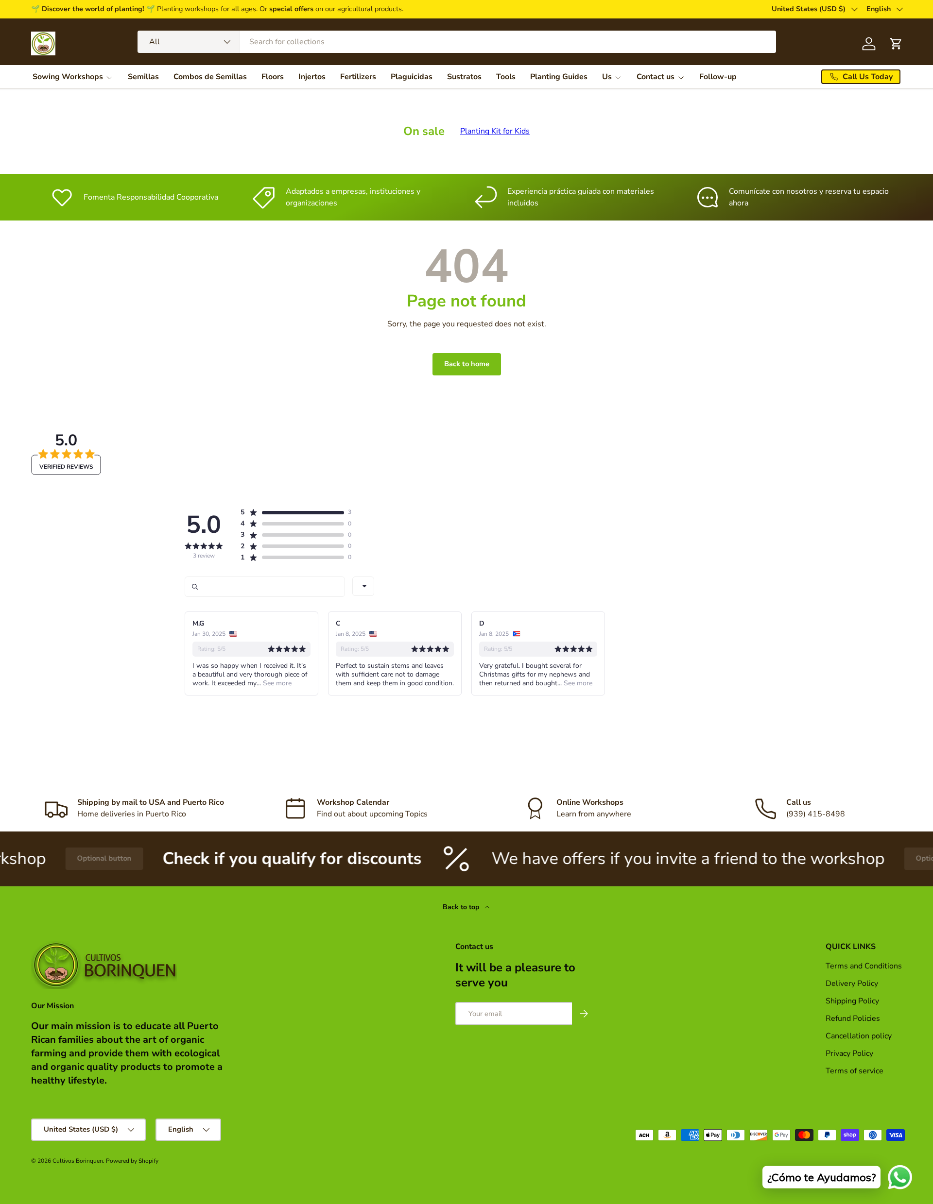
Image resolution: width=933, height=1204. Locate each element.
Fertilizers (358, 76)
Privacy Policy (849, 1053)
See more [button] (276, 683)
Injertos (312, 76)
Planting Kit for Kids (495, 131)
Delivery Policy (852, 983)
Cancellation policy (859, 1036)
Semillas (143, 76)
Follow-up (718, 76)
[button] (292, 512)
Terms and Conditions (864, 966)
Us (607, 76)
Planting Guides (558, 76)
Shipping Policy (852, 1001)
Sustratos (464, 76)
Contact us (655, 76)
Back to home (466, 364)
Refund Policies (853, 1018)
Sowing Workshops (68, 76)
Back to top (462, 907)
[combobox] (457, 42)
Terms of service (854, 1071)
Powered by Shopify (132, 1161)
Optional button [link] (69, 858)
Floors (272, 76)
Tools (506, 76)
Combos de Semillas (210, 76)
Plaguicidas (411, 76)
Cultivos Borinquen (77, 1161)
